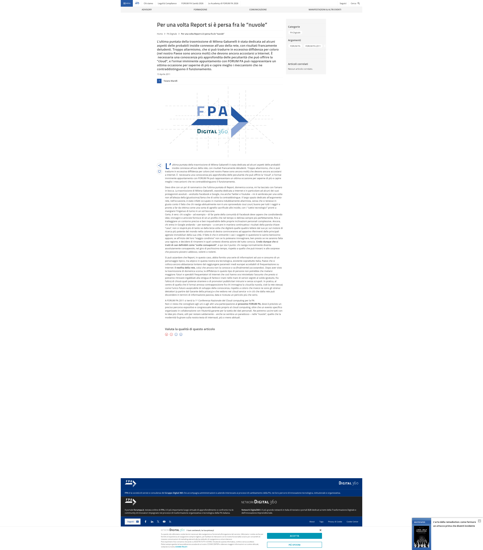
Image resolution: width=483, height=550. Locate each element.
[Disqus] (241, 374)
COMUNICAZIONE (258, 9)
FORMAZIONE (200, 9)
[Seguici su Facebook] (145, 521)
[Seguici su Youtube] (164, 521)
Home (160, 33)
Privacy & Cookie (335, 521)
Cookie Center (352, 521)
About (312, 521)
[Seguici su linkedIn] (152, 521)
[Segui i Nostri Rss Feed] (170, 521)
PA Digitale (172, 33)
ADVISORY (147, 9)
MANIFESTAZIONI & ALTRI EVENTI (325, 9)
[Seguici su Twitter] (158, 521)
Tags (321, 521)
